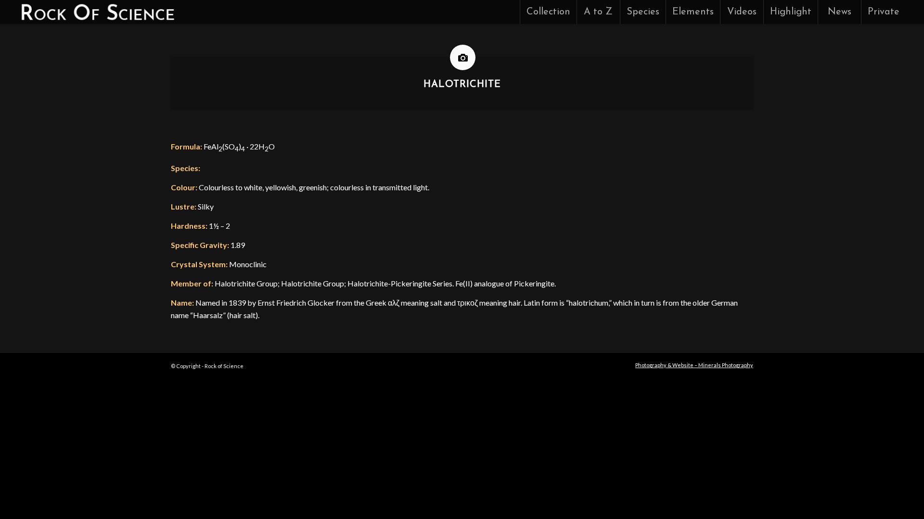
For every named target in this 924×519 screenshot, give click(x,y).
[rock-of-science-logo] (97, 12)
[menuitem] (548, 12)
